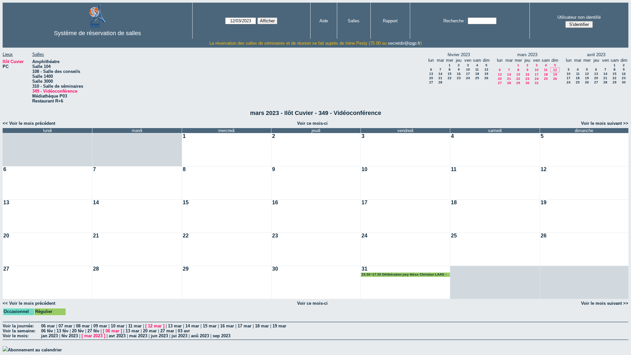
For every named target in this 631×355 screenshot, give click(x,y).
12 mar (155, 325)
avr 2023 (117, 335)
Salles (354, 20)
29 (518, 83)
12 (486, 69)
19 (486, 74)
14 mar (192, 325)
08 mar (83, 325)
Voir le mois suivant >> (604, 123)
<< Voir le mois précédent (29, 123)
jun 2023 (159, 335)
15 (450, 74)
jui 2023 (179, 335)
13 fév (62, 330)
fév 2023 (69, 335)
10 (468, 69)
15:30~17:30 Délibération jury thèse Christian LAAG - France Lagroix (404, 275)
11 (477, 69)
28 (440, 82)
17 (468, 74)
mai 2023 (138, 335)
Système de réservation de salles (97, 33)
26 (486, 78)
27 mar (167, 330)
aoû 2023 (200, 335)
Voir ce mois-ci (312, 123)
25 (477, 78)
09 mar (100, 325)
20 (431, 78)
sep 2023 (221, 335)
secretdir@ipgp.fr (404, 43)
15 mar (210, 325)
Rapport (390, 20)
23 (459, 78)
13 (431, 74)
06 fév (47, 330)
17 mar (244, 325)
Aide (323, 20)
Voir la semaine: (19, 330)
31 (537, 83)
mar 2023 (93, 335)
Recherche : (454, 20)
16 (459, 74)
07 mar (65, 325)
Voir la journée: (18, 325)
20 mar (150, 330)
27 (431, 82)
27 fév (93, 330)
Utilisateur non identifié (579, 17)
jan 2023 (49, 335)
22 (450, 78)
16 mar (227, 325)
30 (527, 83)
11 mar (135, 325)
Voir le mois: (16, 335)
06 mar (48, 325)
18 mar (262, 325)
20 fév (78, 330)
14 (440, 74)
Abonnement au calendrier (35, 349)
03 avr (184, 330)
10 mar (118, 325)
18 (477, 74)
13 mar (175, 325)
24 (468, 78)
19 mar (279, 325)
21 (440, 78)
